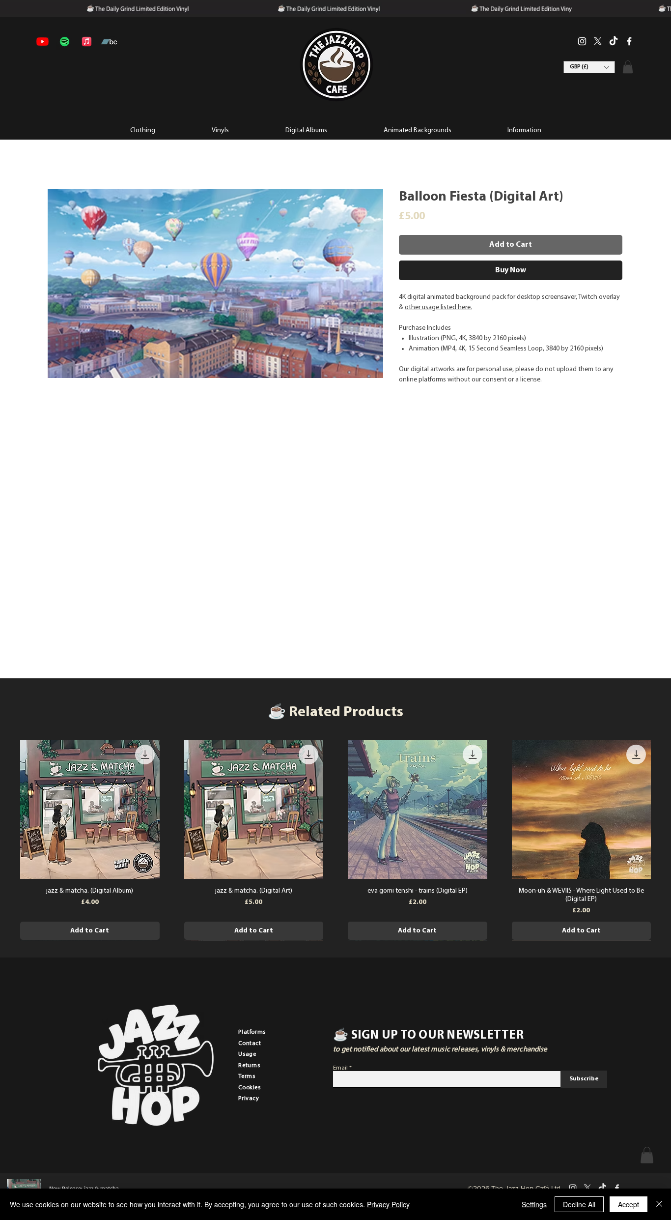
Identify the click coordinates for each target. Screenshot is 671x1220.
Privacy (248, 1099)
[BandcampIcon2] (108, 41)
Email (340, 1068)
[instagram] (582, 41)
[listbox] (589, 67)
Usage (247, 1054)
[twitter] (597, 41)
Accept (628, 1204)
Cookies (249, 1088)
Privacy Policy (388, 1204)
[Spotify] (64, 41)
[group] (335, 840)
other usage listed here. (438, 307)
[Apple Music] (86, 41)
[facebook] (629, 41)
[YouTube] (42, 41)
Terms (246, 1076)
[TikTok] (613, 41)
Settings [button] (534, 1204)
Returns (249, 1066)
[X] (587, 1188)
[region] (336, 65)
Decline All (579, 1204)
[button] (524, 130)
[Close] (659, 1204)
